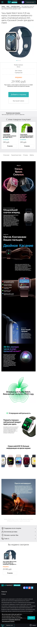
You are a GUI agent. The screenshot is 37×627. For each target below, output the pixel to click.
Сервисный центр (30, 2)
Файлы (32, 155)
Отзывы (25, 155)
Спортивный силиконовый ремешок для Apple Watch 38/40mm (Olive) (9, 136)
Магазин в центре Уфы (11, 535)
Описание (6, 155)
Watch (8, 6)
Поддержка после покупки (12, 528)
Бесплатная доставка (10, 532)
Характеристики (16, 155)
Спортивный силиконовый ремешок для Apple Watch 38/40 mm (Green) (26, 136)
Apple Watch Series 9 (15, 6)
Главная (3, 6)
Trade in (6, 539)
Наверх (34, 625)
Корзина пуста (9, 625)
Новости (4, 592)
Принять (31, 617)
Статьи (3, 594)
